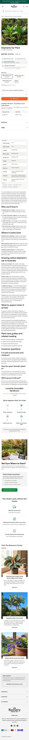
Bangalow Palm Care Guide (14, 618)
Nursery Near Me (7, 736)
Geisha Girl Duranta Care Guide (14, 658)
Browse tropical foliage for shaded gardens (13, 339)
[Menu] (2, 6)
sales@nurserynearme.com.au (14, 684)
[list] (14, 31)
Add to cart (15, 98)
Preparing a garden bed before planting (12, 345)
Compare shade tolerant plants (10, 343)
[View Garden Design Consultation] (14, 449)
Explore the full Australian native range (12, 341)
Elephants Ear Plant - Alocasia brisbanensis (13, 16)
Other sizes (8, 85)
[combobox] (14, 11)
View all (3, 548)
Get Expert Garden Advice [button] (10, 490)
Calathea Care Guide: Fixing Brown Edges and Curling (14, 577)
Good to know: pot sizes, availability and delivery (13, 90)
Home (2, 16)
